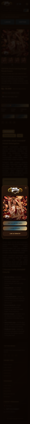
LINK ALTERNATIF (15, 233)
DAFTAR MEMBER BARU (15, 223)
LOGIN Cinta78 (15, 228)
